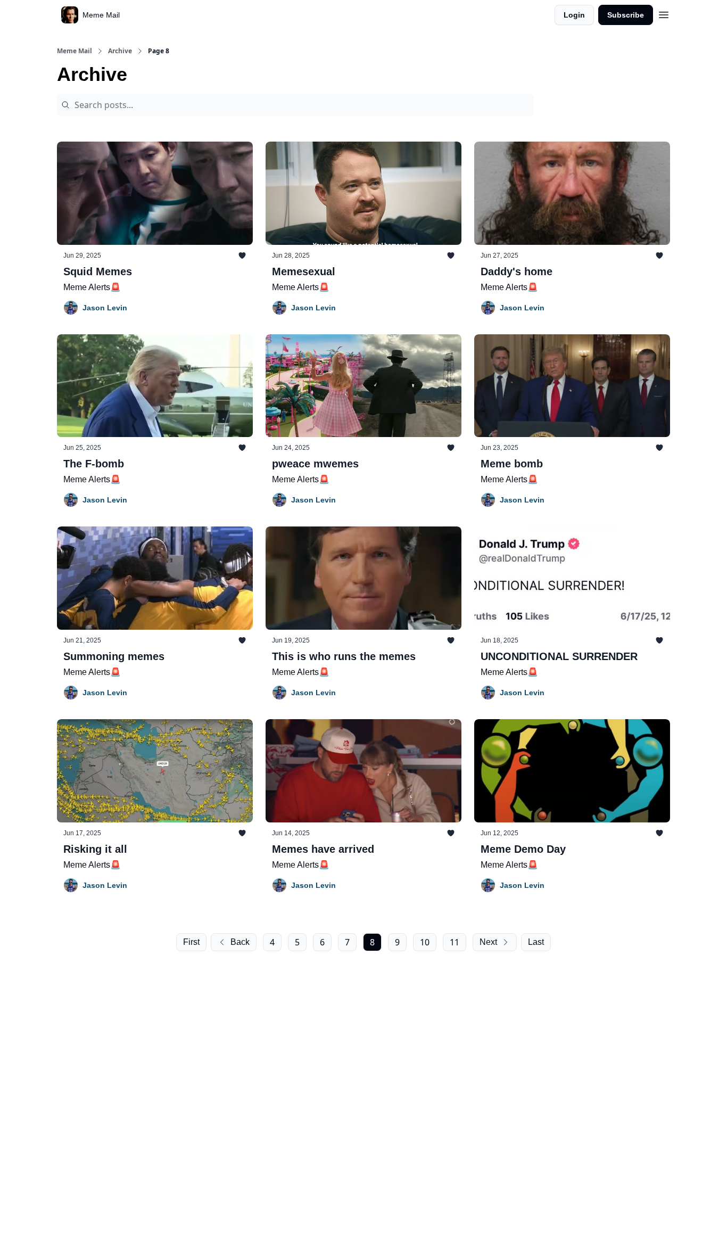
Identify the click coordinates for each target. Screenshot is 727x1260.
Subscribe (625, 15)
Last (536, 941)
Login (574, 15)
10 (424, 942)
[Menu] (663, 13)
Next (488, 941)
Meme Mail (74, 51)
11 (454, 942)
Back (240, 941)
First (191, 941)
